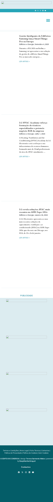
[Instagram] (40, 10)
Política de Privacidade (13, 453)
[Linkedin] (43, 10)
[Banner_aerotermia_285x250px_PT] (26, 410)
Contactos (45, 451)
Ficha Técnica (35, 451)
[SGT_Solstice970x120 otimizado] (26, 3)
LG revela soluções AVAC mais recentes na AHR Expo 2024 (34, 211)
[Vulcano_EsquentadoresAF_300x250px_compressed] (26, 301)
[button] (48, 20)
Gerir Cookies (43, 453)
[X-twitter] (38, 10)
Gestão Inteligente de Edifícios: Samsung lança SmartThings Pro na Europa (35, 38)
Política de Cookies (30, 453)
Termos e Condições (11, 451)
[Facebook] (35, 10)
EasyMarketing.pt (27, 461)
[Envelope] (45, 10)
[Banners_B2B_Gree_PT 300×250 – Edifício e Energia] (26, 374)
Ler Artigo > (24, 61)
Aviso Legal (24, 451)
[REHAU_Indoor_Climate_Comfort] (26, 337)
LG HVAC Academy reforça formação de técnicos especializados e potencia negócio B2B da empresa (33, 126)
